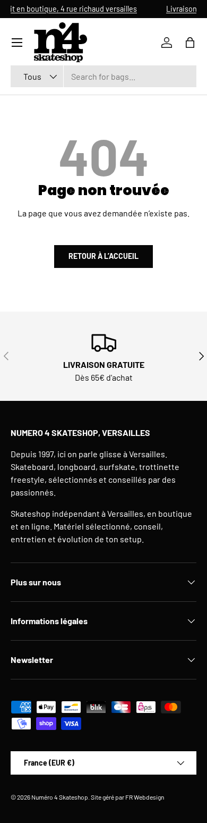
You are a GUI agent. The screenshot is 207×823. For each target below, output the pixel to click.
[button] (190, 42)
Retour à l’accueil (103, 256)
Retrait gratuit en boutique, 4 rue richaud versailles (96, 8)
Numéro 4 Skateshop (59, 797)
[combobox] (103, 76)
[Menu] (17, 42)
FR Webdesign (144, 797)
